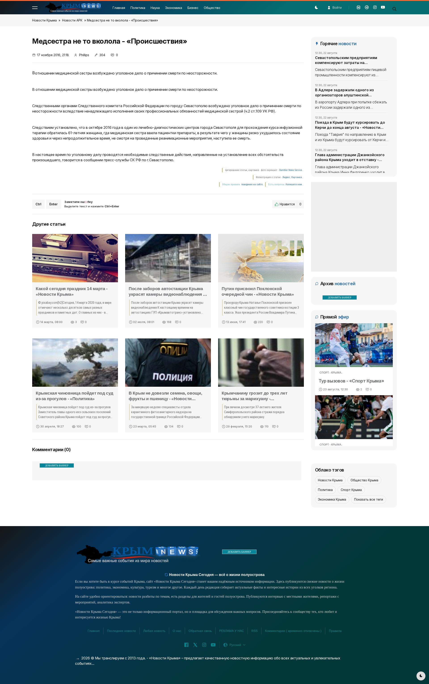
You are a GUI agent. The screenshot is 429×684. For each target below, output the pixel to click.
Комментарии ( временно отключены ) (293, 631)
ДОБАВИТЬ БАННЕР (56, 465)
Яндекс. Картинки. (292, 177)
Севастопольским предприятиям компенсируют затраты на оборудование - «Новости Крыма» (346, 60)
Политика (137, 8)
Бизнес (192, 8)
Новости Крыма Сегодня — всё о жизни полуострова (216, 575)
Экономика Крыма (332, 499)
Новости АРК (72, 20)
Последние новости (121, 631)
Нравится (290, 204)
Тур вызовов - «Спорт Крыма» (351, 381)
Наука (155, 8)
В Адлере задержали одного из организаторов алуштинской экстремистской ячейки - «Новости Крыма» (348, 93)
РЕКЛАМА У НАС (231, 631)
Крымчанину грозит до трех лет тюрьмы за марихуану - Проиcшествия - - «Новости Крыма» (259, 399)
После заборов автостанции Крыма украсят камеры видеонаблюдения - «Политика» (166, 294)
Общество (212, 8)
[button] (35, 7)
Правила (335, 631)
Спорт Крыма (351, 490)
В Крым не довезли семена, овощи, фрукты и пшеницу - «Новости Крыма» (165, 399)
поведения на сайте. (252, 184)
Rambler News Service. (291, 170)
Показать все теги (368, 499)
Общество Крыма (364, 480)
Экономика (173, 8)
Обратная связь (200, 631)
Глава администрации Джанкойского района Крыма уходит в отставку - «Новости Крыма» (350, 157)
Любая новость (154, 631)
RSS (254, 631)
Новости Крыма (44, 20)
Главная (119, 8)
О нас (177, 631)
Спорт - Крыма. (331, 372)
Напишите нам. (294, 184)
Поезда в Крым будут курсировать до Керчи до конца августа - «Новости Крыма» (350, 125)
